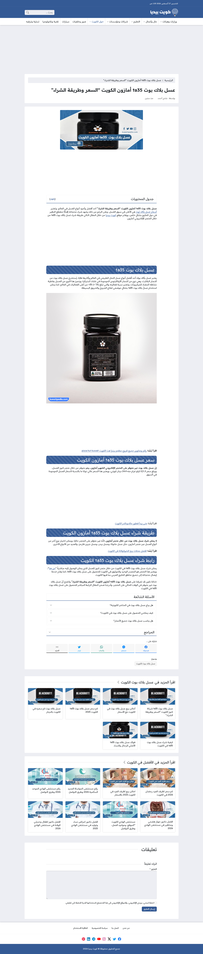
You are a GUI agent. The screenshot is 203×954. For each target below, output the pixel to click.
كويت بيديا (111, 215)
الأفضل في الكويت (140, 762)
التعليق (153, 869)
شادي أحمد (162, 98)
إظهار (52, 199)
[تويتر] (114, 939)
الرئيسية (168, 80)
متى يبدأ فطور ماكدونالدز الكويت (131, 523)
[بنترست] (83, 939)
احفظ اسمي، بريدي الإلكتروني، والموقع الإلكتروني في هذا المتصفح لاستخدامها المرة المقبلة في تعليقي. (109, 903)
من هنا (52, 568)
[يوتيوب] (99, 939)
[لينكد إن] (88, 939)
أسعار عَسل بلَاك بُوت (146, 211)
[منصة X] (109, 939)
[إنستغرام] (104, 939)
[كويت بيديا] (164, 12)
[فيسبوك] (119, 939)
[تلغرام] (94, 939)
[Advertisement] (101, 47)
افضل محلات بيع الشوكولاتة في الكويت (127, 550)
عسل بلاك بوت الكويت (145, 663)
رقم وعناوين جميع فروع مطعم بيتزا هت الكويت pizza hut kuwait (114, 450)
